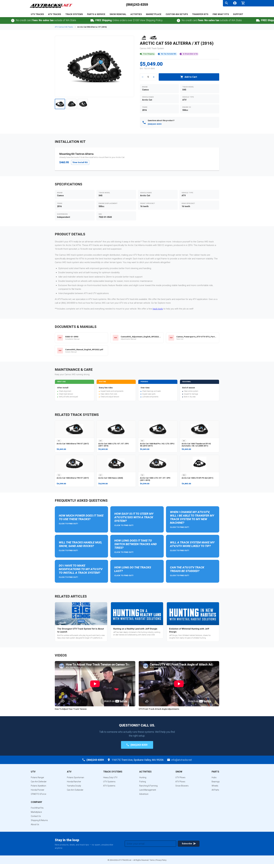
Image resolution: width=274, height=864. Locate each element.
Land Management (147, 790)
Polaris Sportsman (75, 777)
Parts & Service (96, 14)
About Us (35, 824)
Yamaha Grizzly (74, 786)
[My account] (235, 3)
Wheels (215, 786)
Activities (136, 14)
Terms (152, 860)
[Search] (226, 3)
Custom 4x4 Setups (177, 14)
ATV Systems (109, 786)
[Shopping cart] (243, 2)
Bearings (216, 781)
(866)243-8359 (137, 4)
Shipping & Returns (39, 820)
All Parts (215, 790)
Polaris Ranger (37, 777)
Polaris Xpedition (38, 786)
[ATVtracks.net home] (51, 8)
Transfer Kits (200, 14)
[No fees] (160, 20)
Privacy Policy (161, 860)
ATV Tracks (54, 14)
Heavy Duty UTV (110, 777)
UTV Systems (109, 781)
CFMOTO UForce (38, 794)
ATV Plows (180, 781)
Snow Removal (118, 14)
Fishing (142, 781)
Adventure (143, 794)
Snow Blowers (182, 786)
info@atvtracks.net (181, 759)
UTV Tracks (37, 14)
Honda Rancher (74, 781)
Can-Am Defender (39, 781)
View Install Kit (80, 162)
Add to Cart (191, 77)
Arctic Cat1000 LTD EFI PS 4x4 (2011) (197, 478)
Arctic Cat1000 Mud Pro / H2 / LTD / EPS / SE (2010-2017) (157, 445)
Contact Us (36, 816)
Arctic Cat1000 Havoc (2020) (110, 478)
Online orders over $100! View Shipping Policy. (110, 20)
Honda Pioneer (37, 790)
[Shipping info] (73, 20)
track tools (158, 308)
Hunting (142, 777)
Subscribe (187, 843)
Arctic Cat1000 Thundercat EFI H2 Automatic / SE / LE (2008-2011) (196, 445)
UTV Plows (180, 777)
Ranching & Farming (148, 786)
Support (238, 14)
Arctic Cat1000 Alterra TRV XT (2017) (73, 444)
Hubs (214, 777)
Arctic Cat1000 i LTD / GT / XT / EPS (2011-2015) (113, 445)
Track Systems (74, 14)
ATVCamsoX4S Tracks (64, 27)
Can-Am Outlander (75, 790)
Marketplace (153, 14)
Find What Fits (221, 14)
